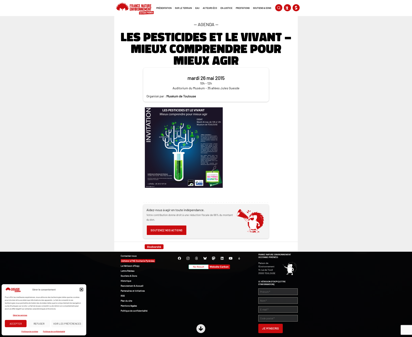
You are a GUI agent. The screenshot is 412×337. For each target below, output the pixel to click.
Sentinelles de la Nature (287, 7)
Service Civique (296, 7)
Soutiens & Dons (129, 275)
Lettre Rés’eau (128, 270)
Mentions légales (129, 305)
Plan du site (126, 300)
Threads (196, 258)
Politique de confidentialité (54, 331)
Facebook (179, 258)
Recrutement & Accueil (132, 285)
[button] (81, 289)
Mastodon (214, 258)
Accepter (16, 323)
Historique (126, 280)
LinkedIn (222, 258)
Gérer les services (20, 315)
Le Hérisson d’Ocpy (130, 265)
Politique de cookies (29, 331)
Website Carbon (219, 266)
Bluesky (205, 258)
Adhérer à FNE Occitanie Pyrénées (137, 260)
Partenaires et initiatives (133, 290)
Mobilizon (239, 258)
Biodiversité (154, 246)
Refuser (39, 323)
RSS (123, 295)
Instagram (188, 258)
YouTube (231, 258)
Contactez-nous (129, 255)
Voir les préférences (67, 323)
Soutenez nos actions (166, 230)
